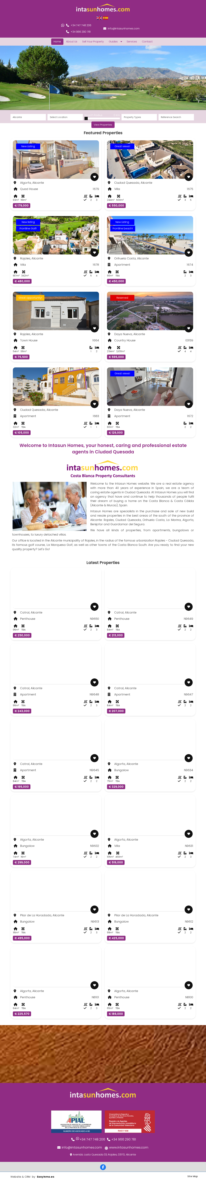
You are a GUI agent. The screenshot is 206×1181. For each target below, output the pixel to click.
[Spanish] (105, 17)
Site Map (192, 1176)
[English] (99, 17)
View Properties (103, 124)
